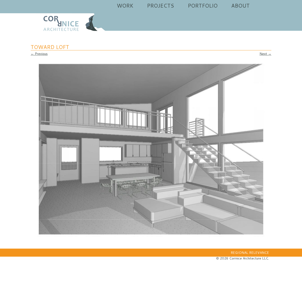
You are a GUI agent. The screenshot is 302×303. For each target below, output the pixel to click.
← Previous (39, 53)
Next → (265, 53)
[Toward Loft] (151, 150)
